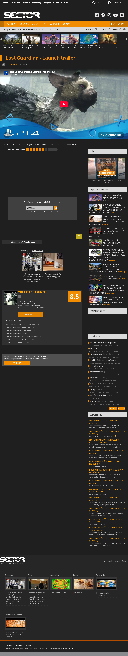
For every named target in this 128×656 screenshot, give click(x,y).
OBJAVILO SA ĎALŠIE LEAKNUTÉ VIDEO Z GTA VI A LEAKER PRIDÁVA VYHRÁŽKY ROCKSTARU (107, 209)
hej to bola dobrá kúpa (97, 524)
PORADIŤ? (117, 29)
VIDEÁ (35, 23)
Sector (5, 2)
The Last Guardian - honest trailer (18, 330)
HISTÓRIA (12, 29)
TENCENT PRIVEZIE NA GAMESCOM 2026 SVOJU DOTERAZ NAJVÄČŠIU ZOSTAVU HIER (106, 301)
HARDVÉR (54, 23)
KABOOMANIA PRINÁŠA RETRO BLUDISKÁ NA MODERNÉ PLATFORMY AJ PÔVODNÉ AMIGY (106, 289)
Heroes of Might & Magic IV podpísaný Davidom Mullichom (107, 181)
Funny (59, 2)
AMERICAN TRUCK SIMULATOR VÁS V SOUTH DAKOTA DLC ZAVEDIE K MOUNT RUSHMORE (105, 268)
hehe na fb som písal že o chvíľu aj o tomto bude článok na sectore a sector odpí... (105, 456)
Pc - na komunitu (96, 366)
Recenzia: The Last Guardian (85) (18, 324)
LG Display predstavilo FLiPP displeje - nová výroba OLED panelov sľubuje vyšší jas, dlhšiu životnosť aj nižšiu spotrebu (14, 598)
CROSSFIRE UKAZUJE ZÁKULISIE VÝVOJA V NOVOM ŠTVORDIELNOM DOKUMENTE (107, 220)
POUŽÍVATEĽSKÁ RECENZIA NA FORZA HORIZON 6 (112, 243)
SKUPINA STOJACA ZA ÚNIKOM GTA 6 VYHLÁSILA (49, 48)
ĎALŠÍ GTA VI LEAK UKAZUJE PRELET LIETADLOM (30, 48)
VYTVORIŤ (113, 409)
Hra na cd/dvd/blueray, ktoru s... (103, 354)
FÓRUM (66, 23)
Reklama (21, 645)
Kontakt (29, 645)
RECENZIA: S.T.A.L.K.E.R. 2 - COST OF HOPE (108, 48)
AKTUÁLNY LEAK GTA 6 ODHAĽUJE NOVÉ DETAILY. (70, 48)
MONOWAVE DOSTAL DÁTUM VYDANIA (112, 277)
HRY (43, 23)
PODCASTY (22, 29)
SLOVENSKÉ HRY (45, 29)
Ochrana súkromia (10, 645)
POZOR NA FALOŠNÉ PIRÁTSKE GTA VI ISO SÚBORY (112, 198)
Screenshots (94, 371)
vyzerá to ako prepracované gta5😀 (102, 436)
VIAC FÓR (121, 409)
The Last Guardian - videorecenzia (19, 327)
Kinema (26, 2)
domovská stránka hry (31, 305)
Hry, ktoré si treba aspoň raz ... (102, 360)
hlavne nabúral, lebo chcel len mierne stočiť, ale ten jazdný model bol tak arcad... (107, 544)
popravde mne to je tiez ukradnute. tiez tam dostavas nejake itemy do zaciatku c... (105, 533)
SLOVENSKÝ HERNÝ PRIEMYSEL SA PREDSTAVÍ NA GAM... (104, 441)
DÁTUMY (57, 29)
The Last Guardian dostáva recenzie (20, 336)
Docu (66, 2)
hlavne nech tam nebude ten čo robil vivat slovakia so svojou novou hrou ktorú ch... (105, 446)
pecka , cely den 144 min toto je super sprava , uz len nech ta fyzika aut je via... (106, 514)
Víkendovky (78, 593)
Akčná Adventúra (28, 303)
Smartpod (15, 2)
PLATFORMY (117, 23)
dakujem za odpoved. (97, 494)
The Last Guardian (13, 333)
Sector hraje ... (95, 377)
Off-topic (93, 389)
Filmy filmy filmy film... (98, 395)
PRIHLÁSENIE (117, 3)
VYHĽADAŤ (89, 29)
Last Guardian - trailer (14, 342)
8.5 (74, 296)
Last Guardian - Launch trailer (17, 339)
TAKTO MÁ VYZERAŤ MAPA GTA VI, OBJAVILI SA (88, 48)
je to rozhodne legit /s (97, 466)
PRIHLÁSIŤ (17, 363)
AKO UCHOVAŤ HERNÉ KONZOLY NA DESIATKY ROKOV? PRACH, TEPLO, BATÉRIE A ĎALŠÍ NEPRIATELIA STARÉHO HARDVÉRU (107, 255)
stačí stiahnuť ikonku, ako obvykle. (102, 485)
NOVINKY (11, 23)
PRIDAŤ (103, 29)
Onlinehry (36, 2)
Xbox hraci (93, 348)
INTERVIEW (33, 29)
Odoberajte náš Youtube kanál (22, 242)
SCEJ (24, 301)
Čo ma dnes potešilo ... (98, 383)
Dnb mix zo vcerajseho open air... (103, 342)
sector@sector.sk (67, 649)
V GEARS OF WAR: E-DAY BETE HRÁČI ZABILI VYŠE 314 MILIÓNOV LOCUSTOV (107, 232)
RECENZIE (24, 23)
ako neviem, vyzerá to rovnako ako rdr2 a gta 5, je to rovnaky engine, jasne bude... (107, 503)
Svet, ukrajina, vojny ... (98, 401)
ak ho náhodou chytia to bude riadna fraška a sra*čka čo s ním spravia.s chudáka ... (106, 426)
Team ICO (31, 301)
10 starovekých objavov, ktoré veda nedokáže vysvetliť (14, 634)
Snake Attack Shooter (59, 593)
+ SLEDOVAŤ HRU (30, 314)
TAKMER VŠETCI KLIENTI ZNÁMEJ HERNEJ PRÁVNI (10, 48)
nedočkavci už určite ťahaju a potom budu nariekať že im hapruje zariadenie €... (105, 476)
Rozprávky (49, 2)
